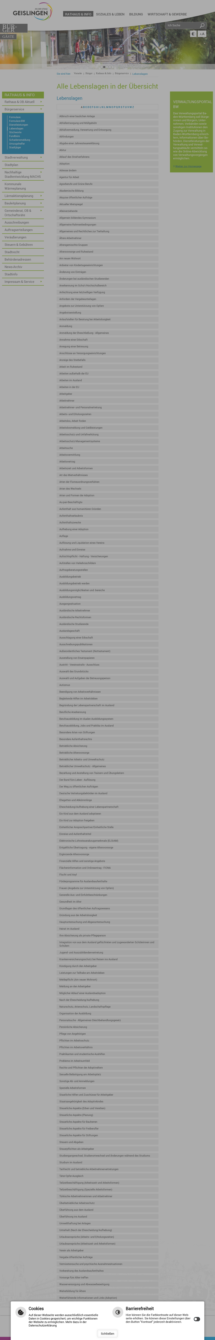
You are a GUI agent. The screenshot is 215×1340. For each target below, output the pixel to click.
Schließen (107, 1333)
